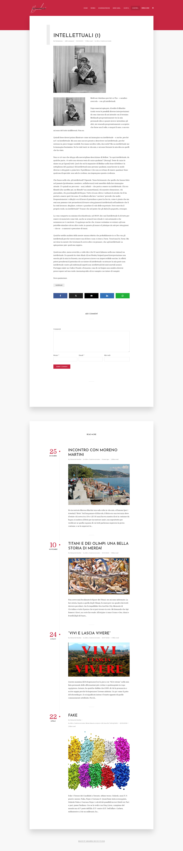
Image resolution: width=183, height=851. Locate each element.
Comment (57, 329)
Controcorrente (105, 41)
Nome (56, 355)
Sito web (107, 355)
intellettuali (58, 285)
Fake (73, 715)
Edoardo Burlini (75, 459)
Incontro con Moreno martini (92, 453)
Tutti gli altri (113, 723)
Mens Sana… (117, 8)
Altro (98, 41)
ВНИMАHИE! (145, 8)
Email (81, 355)
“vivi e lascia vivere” (89, 633)
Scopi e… (126, 8)
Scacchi (106, 723)
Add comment (69, 41)
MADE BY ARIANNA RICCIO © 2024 (91, 841)
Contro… (135, 8)
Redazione (59, 41)
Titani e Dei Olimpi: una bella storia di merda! (98, 546)
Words (93, 8)
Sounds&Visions (104, 8)
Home (86, 8)
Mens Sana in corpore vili (94, 723)
